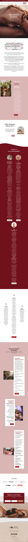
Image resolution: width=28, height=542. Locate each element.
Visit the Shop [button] (10, 220)
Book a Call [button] (18, 220)
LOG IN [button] (25, 3)
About (18, 3)
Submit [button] (13, 135)
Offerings (8, 3)
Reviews (15, 3)
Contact (21, 3)
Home (6, 3)
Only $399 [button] (16, 393)
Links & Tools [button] (14, 283)
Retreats (12, 3)
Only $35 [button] (17, 466)
